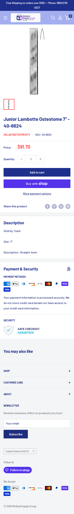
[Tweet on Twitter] (61, 206)
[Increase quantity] (40, 159)
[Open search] (53, 18)
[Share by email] (67, 206)
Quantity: (9, 159)
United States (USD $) (17, 451)
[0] (67, 18)
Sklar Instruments (17, 134)
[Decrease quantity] (21, 159)
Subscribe (15, 434)
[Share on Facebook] (47, 206)
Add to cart (37, 172)
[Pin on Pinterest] (54, 206)
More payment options (37, 193)
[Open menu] (5, 17)
